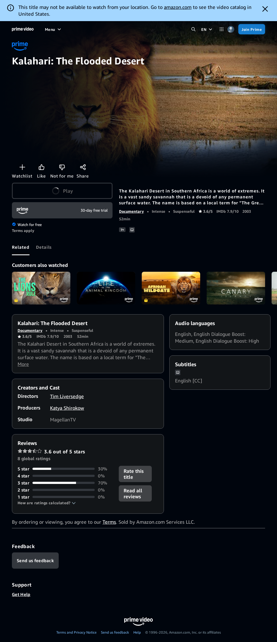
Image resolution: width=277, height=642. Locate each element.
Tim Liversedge (67, 396)
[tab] (20, 247)
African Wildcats (171, 288)
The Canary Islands (236, 288)
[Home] (23, 29)
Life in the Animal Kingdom (106, 288)
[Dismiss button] (265, 8)
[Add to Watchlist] (22, 167)
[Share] (83, 167)
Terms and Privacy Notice (76, 632)
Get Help (21, 594)
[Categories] (221, 29)
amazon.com (178, 7)
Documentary (131, 211)
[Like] (41, 167)
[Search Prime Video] (193, 29)
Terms (109, 522)
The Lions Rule (41, 288)
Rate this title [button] (134, 474)
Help (137, 632)
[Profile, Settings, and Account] (231, 29)
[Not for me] (62, 167)
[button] (47, 503)
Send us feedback (115, 632)
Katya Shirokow (67, 408)
